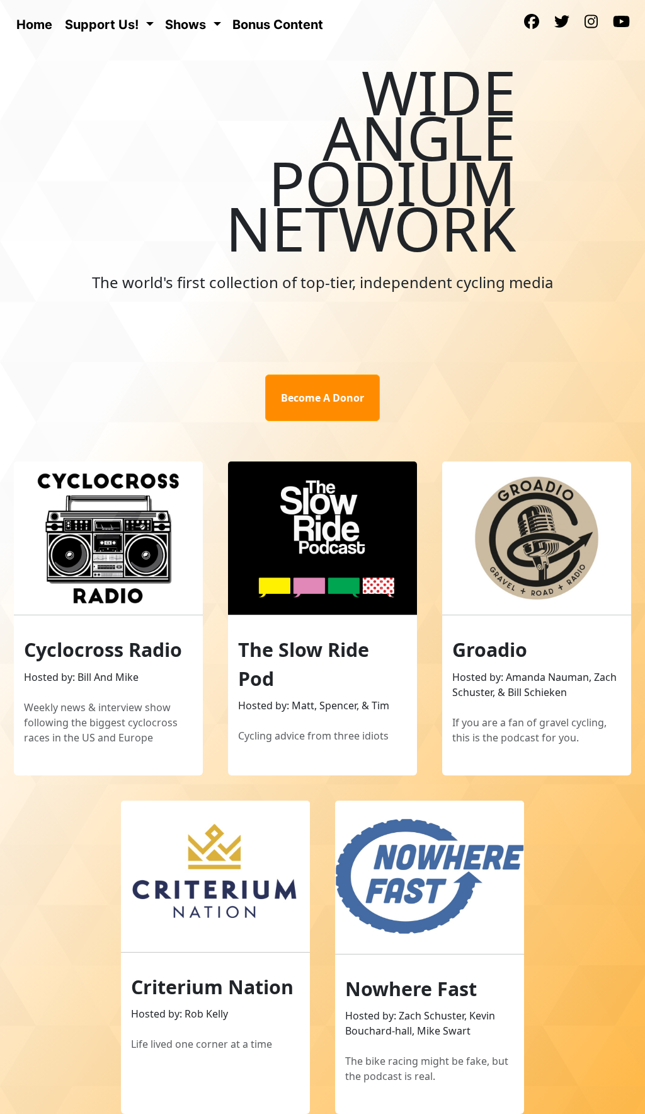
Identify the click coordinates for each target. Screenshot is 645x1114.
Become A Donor (322, 398)
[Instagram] (591, 22)
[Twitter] (561, 22)
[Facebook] (531, 22)
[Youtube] (621, 22)
